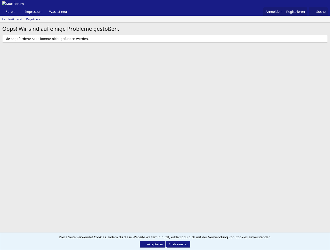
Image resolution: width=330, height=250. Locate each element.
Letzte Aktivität (12, 19)
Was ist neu (58, 11)
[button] (18, 11)
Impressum (33, 11)
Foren (10, 11)
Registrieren (34, 19)
